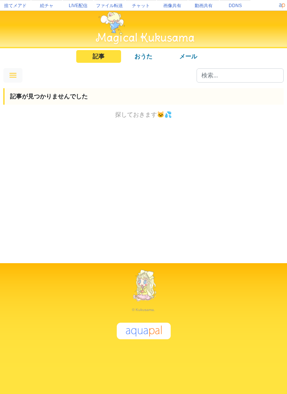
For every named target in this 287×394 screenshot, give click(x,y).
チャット (141, 5)
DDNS (235, 5)
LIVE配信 (78, 5)
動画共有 (204, 5)
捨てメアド (15, 5)
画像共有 (172, 5)
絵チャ (46, 5)
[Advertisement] (143, 193)
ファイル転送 (109, 5)
